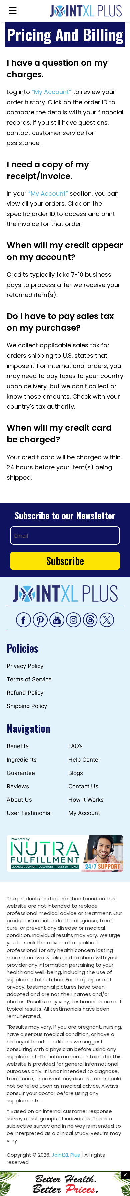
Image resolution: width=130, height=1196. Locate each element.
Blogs (75, 773)
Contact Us (83, 786)
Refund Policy (25, 692)
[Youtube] (56, 619)
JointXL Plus (66, 1154)
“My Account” (51, 92)
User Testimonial (29, 813)
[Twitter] (106, 619)
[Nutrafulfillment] (65, 853)
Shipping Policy (27, 706)
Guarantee (21, 773)
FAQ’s (75, 746)
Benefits (18, 746)
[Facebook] (23, 619)
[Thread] (90, 619)
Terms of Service (29, 679)
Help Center (84, 759)
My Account (84, 813)
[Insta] (73, 619)
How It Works (86, 799)
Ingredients (22, 759)
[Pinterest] (40, 619)
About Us (19, 799)
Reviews (18, 786)
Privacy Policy (25, 666)
